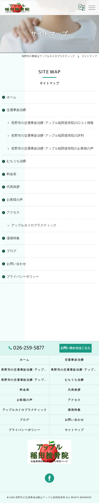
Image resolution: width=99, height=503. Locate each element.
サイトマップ (74, 430)
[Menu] (92, 7)
